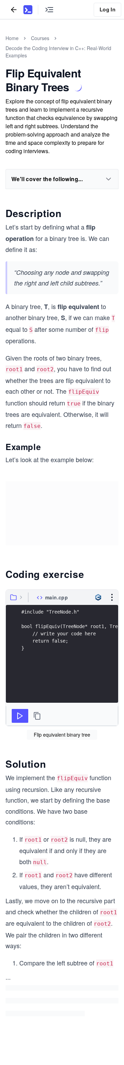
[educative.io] (27, 9)
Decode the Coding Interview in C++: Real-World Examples (58, 52)
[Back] (14, 9)
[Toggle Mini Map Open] (49, 9)
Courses (40, 38)
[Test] (20, 716)
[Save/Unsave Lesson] (77, 87)
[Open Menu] (112, 597)
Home (12, 38)
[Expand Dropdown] (108, 179)
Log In (107, 9)
